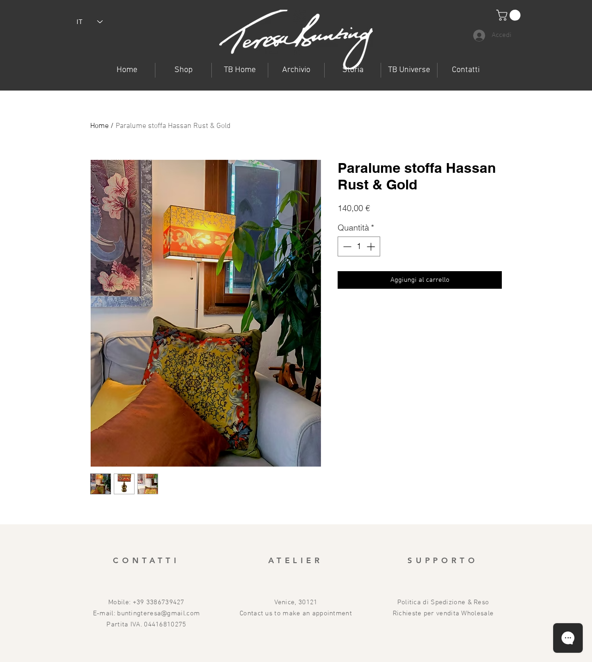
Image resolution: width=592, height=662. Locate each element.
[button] (409, 70)
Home (99, 126)
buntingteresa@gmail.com (158, 613)
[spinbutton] (358, 246)
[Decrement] (346, 246)
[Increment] (371, 246)
